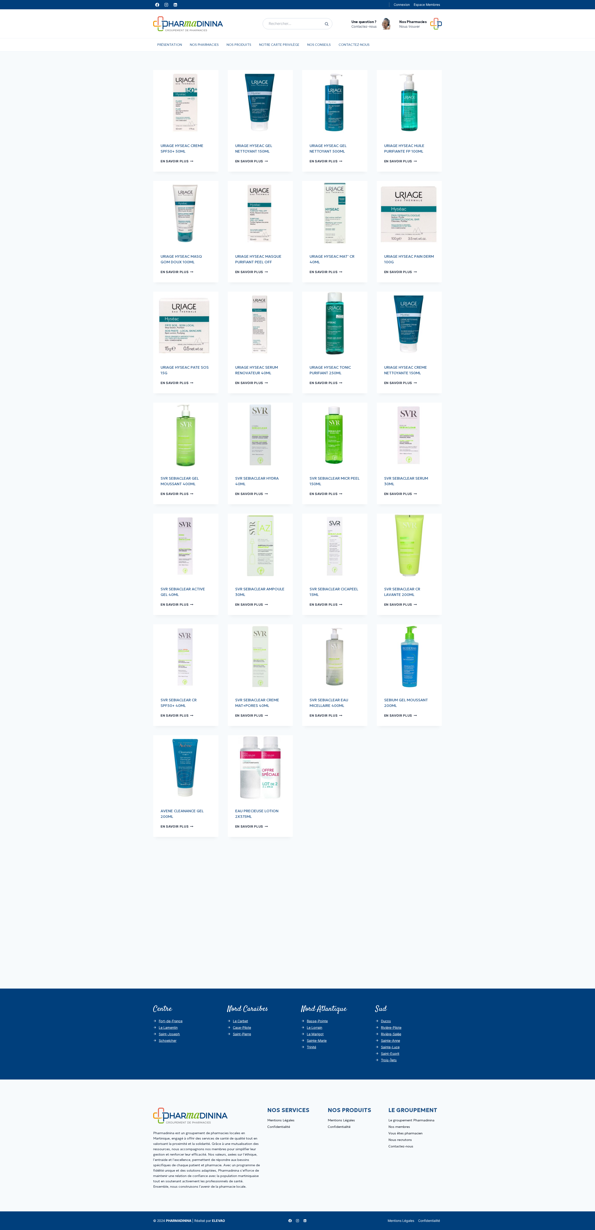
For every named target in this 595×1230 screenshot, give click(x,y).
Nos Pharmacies (204, 45)
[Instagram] (166, 5)
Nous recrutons (400, 1140)
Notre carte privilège (279, 45)
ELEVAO (218, 1221)
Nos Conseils (319, 45)
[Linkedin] (175, 5)
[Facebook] (157, 5)
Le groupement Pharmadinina (411, 1120)
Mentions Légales (280, 1120)
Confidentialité (278, 1127)
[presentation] (185, 102)
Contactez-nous (354, 45)
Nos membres (399, 1127)
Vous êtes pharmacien (405, 1133)
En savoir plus (177, 161)
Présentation (169, 45)
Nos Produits (239, 45)
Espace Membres (427, 5)
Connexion (402, 5)
